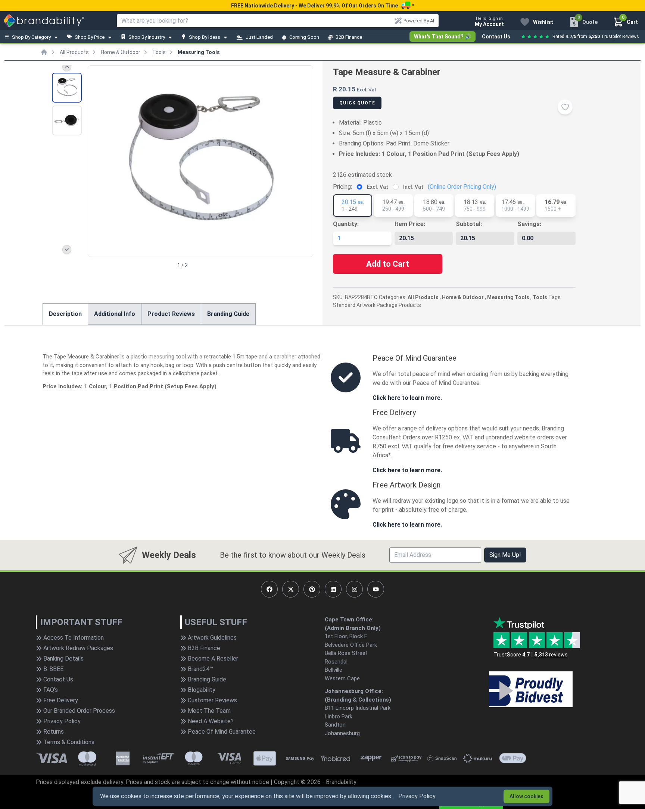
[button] (304, 160)
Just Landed (259, 37)
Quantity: (346, 224)
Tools (159, 52)
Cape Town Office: (349, 619)
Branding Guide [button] (228, 313)
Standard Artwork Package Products (377, 305)
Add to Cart (387, 264)
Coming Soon (304, 37)
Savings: (529, 224)
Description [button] (65, 313)
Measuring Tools (199, 52)
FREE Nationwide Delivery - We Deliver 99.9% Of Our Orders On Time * (322, 6)
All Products (74, 52)
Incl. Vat (413, 187)
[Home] (44, 52)
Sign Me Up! (505, 554)
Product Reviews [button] (171, 313)
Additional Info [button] (114, 313)
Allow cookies (526, 796)
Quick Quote (357, 103)
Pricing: (342, 186)
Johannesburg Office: (354, 691)
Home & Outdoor (120, 52)
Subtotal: (469, 224)
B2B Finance (349, 37)
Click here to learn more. (407, 397)
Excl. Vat (377, 187)
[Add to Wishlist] (565, 107)
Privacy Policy (417, 796)
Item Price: (410, 224)
